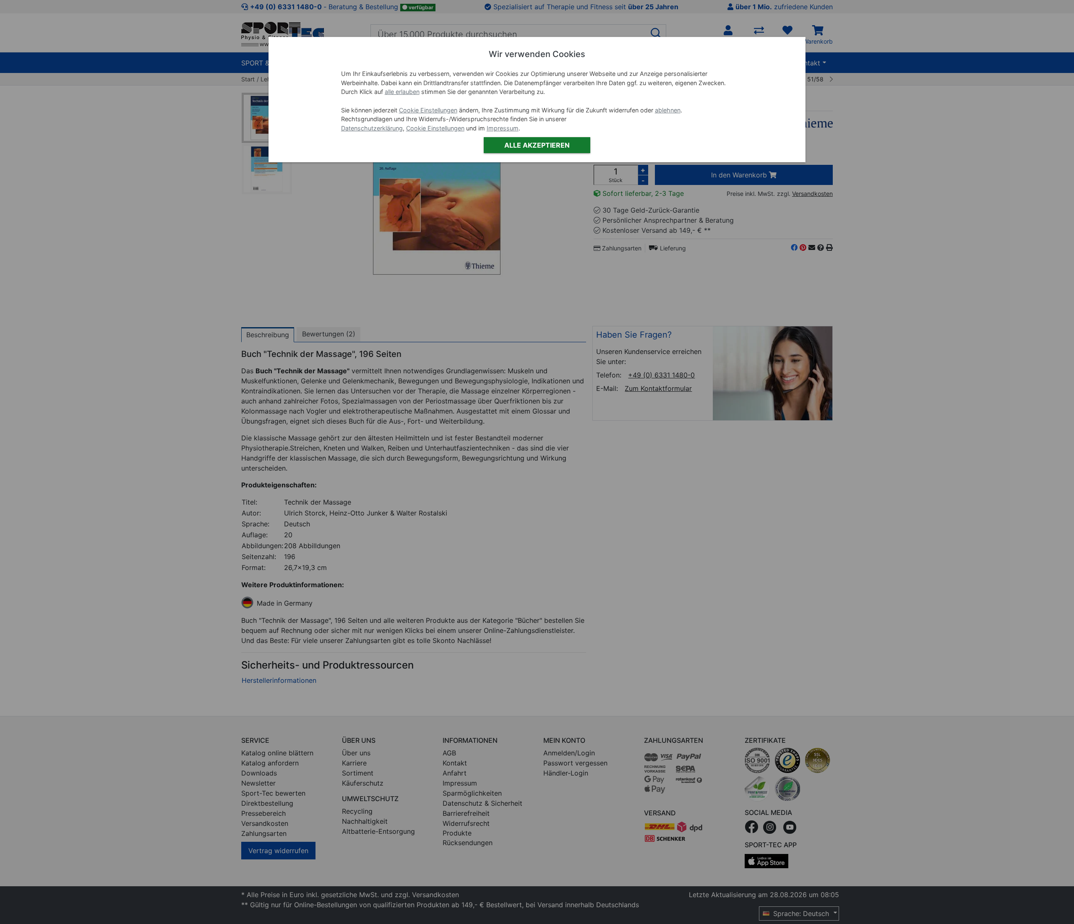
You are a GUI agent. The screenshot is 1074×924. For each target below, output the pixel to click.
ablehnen (667, 110)
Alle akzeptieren (537, 145)
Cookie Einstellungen (428, 110)
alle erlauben (402, 91)
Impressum (503, 128)
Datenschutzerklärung (372, 128)
